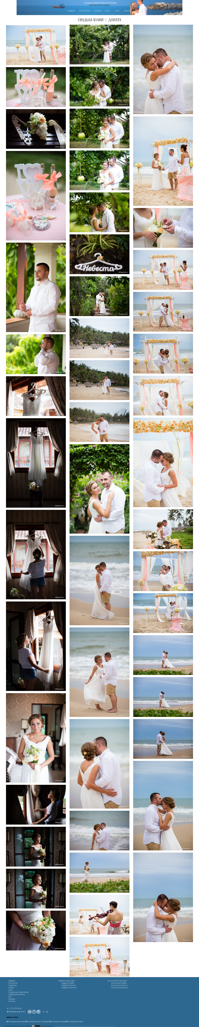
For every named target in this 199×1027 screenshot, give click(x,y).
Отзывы (97, 11)
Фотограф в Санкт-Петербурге (38, 1021)
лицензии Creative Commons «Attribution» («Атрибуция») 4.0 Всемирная (71, 1026)
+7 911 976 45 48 (15, 1008)
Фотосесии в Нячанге (119, 985)
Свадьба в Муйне (67, 983)
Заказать (127, 11)
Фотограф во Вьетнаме (16, 1021)
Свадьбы (71, 11)
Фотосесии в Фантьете (119, 987)
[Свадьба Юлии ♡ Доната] (36, 64)
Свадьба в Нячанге (68, 985)
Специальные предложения (18, 992)
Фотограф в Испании (75, 1021)
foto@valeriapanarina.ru (17, 1011)
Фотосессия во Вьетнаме (117, 981)
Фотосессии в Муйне (119, 983)
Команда (11, 999)
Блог (117, 11)
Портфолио (12, 985)
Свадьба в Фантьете (68, 987)
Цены (107, 11)
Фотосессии (84, 11)
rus (43, 1011)
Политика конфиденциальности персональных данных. (101, 1026)
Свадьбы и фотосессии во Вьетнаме (100, 3)
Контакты (11, 1001)
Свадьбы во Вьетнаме (66, 981)
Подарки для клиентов (16, 994)
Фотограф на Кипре (58, 1021)
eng (47, 1011)
